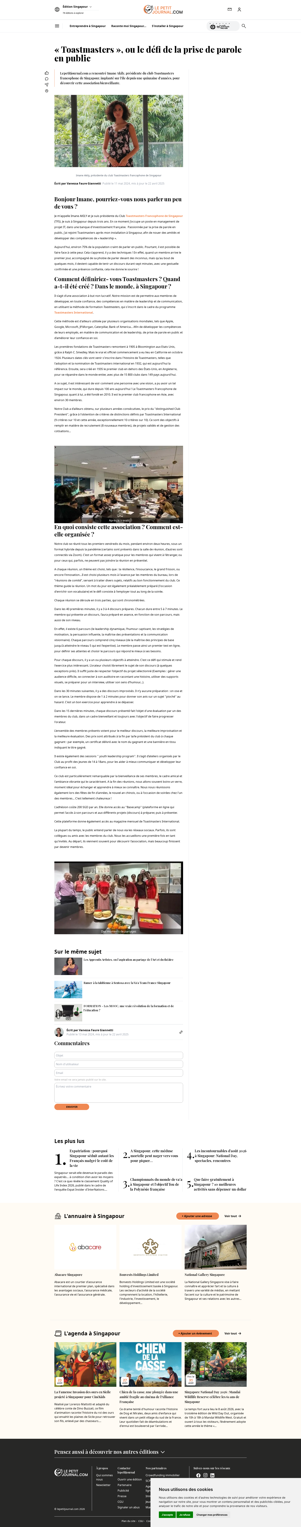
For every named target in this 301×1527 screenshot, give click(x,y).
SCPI (149, 1481)
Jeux (148, 1502)
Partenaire (125, 1485)
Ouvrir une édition (130, 1479)
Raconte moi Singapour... (128, 26)
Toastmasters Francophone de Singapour (154, 216)
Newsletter (103, 1485)
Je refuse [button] (184, 1514)
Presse (122, 1496)
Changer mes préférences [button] (211, 1514)
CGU (121, 1502)
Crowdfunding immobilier (163, 1475)
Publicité (123, 1490)
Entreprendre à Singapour (88, 26)
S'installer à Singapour (167, 26)
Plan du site (129, 1521)
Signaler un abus (129, 1507)
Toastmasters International (73, 312)
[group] (235, 25)
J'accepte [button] (167, 1514)
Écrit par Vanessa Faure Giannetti (77, 183)
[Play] (234, 25)
